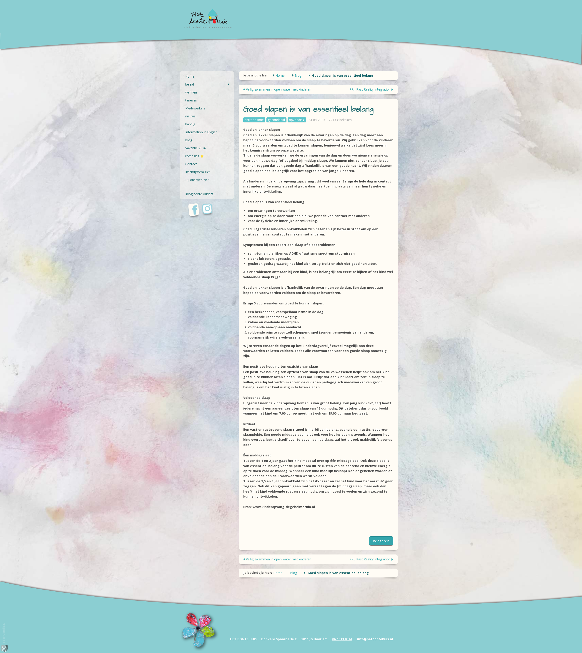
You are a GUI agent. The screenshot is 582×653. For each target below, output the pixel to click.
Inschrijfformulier (197, 172)
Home (189, 76)
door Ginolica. (4, 633)
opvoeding (296, 120)
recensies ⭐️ (194, 156)
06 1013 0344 (342, 639)
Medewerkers (195, 108)
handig (190, 124)
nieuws (190, 116)
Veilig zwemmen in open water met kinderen (278, 89)
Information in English (201, 132)
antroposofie (254, 120)
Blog (189, 140)
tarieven (191, 100)
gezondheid (276, 120)
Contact (191, 164)
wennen (191, 92)
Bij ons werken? (196, 180)
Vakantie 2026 (195, 148)
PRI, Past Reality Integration (370, 89)
